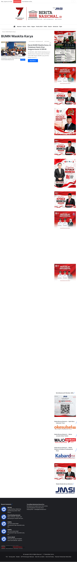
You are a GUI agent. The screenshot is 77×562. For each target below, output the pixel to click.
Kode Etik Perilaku (50, 556)
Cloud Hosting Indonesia (14, 515)
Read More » (33, 60)
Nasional (19, 26)
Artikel (45, 26)
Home (3, 31)
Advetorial (55, 26)
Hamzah (10, 507)
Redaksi (18, 556)
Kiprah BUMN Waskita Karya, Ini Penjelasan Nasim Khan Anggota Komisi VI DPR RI (39, 47)
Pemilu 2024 (39, 26)
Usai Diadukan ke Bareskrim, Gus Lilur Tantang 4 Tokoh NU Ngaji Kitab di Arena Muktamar (43, 1)
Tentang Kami (12, 556)
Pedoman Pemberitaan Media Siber (63, 556)
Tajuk (60, 26)
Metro (28, 26)
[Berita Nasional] (38, 13)
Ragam (33, 26)
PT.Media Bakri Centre (48, 554)
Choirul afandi (11, 537)
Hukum (24, 26)
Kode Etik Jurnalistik (40, 556)
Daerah (50, 26)
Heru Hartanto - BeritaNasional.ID (36, 41)
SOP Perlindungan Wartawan (27, 556)
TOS (7, 556)
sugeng (9, 521)
